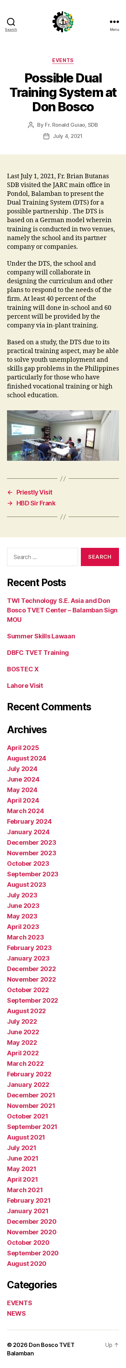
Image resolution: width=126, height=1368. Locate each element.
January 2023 (28, 958)
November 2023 (31, 853)
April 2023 (23, 926)
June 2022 (23, 1032)
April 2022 (22, 1053)
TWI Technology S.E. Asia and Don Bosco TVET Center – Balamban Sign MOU (62, 610)
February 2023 (29, 947)
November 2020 (32, 1232)
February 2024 (29, 821)
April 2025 (23, 747)
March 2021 (25, 1190)
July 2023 (22, 895)
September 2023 (32, 874)
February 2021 (29, 1200)
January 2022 (28, 1084)
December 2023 (31, 842)
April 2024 (23, 800)
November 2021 (31, 1105)
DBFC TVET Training (38, 652)
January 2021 (28, 1211)
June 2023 (23, 905)
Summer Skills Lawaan (41, 636)
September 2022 (32, 1000)
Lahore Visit (25, 685)
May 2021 (21, 1169)
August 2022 (26, 1011)
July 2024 (22, 768)
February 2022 (29, 1074)
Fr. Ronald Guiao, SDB (71, 124)
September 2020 (33, 1253)
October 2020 (28, 1242)
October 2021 (27, 1116)
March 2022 (25, 1063)
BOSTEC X (23, 669)
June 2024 (23, 779)
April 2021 (22, 1179)
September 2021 (32, 1126)
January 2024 (28, 832)
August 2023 (26, 884)
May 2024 (22, 789)
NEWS (16, 1313)
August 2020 (27, 1263)
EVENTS (63, 60)
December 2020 (32, 1221)
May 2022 (22, 1042)
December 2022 (31, 968)
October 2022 (28, 990)
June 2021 (22, 1158)
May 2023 (22, 916)
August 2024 (26, 758)
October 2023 (28, 863)
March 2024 (25, 811)
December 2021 (31, 1095)
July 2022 (22, 1021)
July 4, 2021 (68, 136)
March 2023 (25, 937)
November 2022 (31, 979)
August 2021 (26, 1137)
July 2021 (21, 1147)
